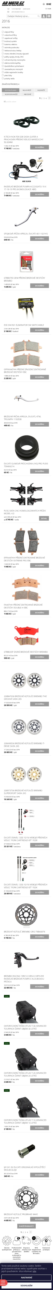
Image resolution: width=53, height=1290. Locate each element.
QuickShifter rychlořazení (14, 66)
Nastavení (26, 1277)
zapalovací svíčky (11, 38)
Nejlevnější (27, 90)
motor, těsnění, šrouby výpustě (16, 54)
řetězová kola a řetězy (13, 50)
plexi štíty (8, 75)
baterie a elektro (11, 44)
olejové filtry (9, 32)
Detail (44, 518)
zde (34, 1271)
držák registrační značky (13, 72)
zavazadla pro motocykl (13, 69)
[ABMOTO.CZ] (13, 3)
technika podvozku (12, 47)
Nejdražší (41, 90)
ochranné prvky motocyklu (15, 60)
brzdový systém (10, 41)
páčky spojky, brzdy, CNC (14, 57)
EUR (49, 9)
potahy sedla (9, 78)
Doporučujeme (10, 90)
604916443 (26, 9)
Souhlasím (26, 1285)
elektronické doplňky (12, 63)
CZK (46, 9)
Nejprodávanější (11, 94)
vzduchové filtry (10, 35)
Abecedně (27, 94)
